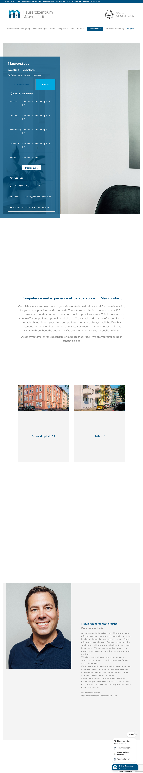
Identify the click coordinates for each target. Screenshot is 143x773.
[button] (124, 748)
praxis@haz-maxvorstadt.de (29, 2)
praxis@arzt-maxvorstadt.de (38, 196)
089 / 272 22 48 (11, 2)
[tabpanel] (31, 151)
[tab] (22, 84)
